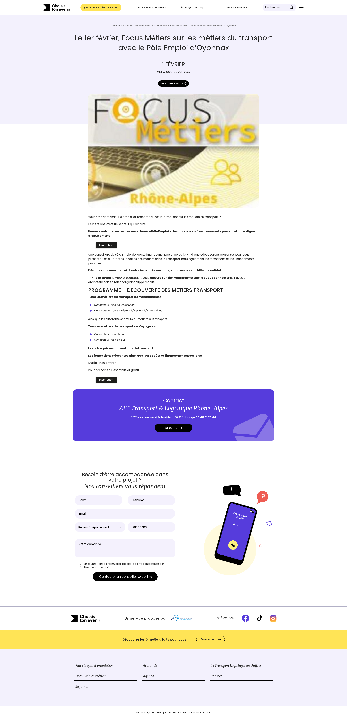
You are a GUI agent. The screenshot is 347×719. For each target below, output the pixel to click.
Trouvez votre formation (235, 7)
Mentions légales (145, 712)
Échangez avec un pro (193, 7)
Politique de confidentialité (171, 712)
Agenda (148, 676)
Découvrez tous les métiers (151, 7)
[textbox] (99, 527)
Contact (216, 676)
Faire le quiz (208, 639)
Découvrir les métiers (90, 676)
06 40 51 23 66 (206, 417)
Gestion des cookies (200, 712)
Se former (82, 687)
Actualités (150, 666)
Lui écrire (171, 428)
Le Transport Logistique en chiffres (236, 666)
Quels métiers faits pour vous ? (101, 7)
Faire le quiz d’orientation (94, 666)
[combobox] (100, 527)
